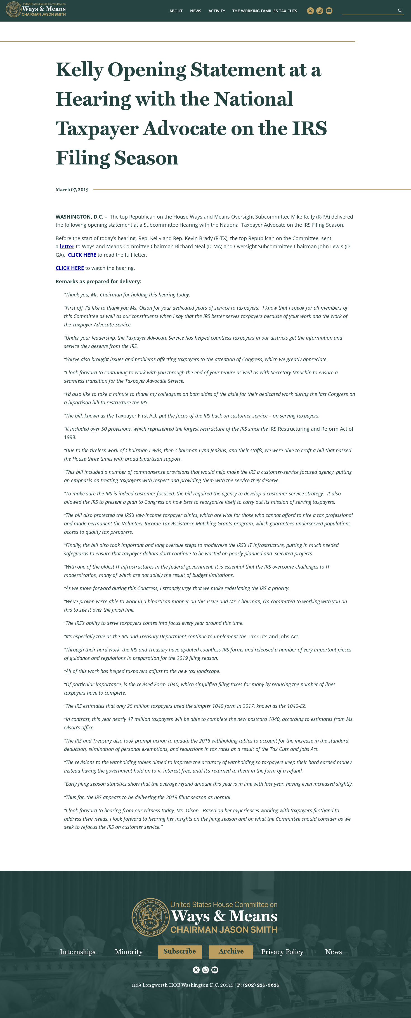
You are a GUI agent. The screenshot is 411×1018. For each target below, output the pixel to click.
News (195, 10)
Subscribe (180, 951)
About (176, 10)
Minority (129, 952)
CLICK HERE (82, 254)
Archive (231, 951)
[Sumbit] (400, 10)
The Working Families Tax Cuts (264, 10)
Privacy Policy (282, 952)
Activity (217, 10)
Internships (77, 952)
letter (67, 246)
